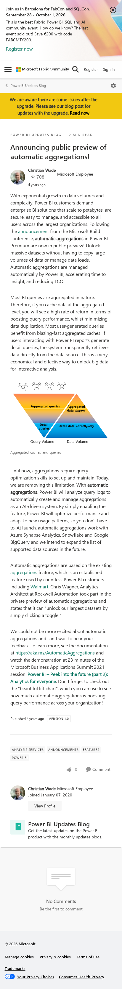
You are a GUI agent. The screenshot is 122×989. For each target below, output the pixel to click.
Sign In (109, 69)
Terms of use (88, 956)
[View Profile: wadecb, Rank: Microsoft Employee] (17, 177)
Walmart (39, 586)
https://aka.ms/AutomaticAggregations (55, 652)
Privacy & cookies (55, 956)
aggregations (23, 572)
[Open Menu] (113, 86)
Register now (19, 49)
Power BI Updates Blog (28, 85)
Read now (79, 113)
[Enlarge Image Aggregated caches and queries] (61, 414)
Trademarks (15, 968)
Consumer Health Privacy (81, 976)
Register (91, 69)
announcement (33, 231)
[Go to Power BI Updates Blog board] (17, 827)
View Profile (44, 806)
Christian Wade (42, 170)
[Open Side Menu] (8, 69)
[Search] (75, 69)
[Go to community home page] (42, 69)
